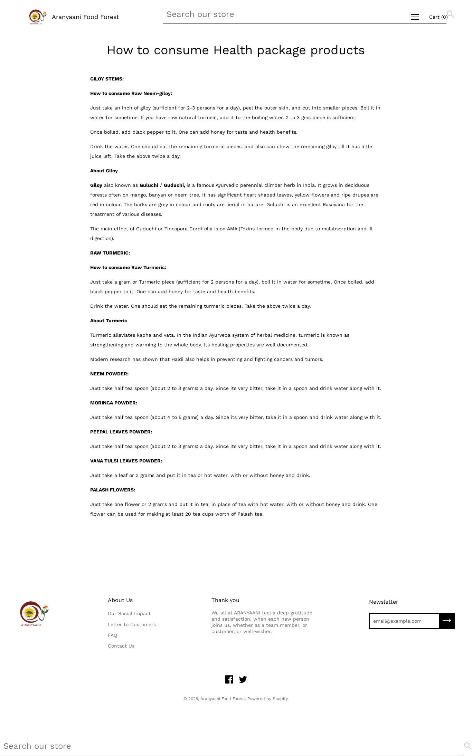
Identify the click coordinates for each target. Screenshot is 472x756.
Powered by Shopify (267, 698)
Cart (438, 17)
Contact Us (121, 646)
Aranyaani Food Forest (85, 16)
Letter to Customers (132, 624)
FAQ (112, 635)
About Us (120, 600)
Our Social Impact (129, 613)
